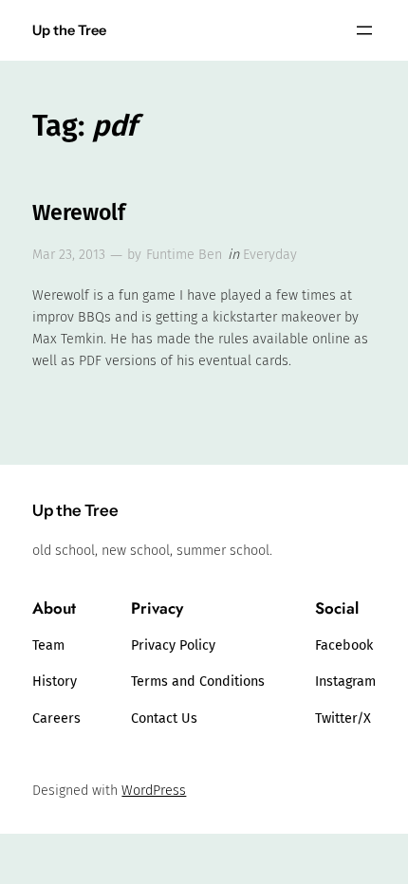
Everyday (270, 255)
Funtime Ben (184, 255)
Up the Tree (69, 30)
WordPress (153, 791)
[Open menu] (364, 30)
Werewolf (78, 213)
